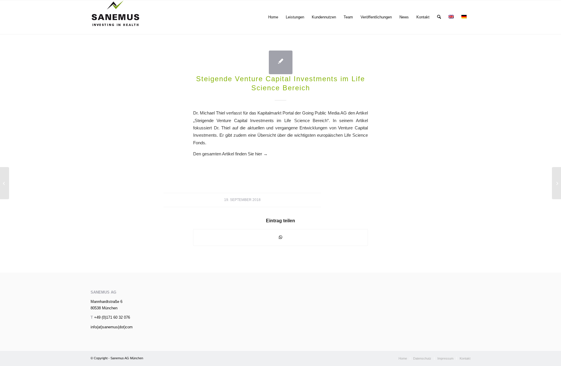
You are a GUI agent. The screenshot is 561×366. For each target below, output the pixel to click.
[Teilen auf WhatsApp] (280, 237)
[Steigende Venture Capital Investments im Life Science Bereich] (280, 62)
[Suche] (439, 17)
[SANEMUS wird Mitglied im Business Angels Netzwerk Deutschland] (4, 183)
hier (261, 153)
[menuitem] (273, 17)
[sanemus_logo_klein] (116, 17)
